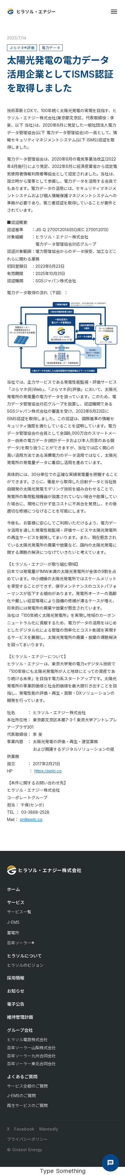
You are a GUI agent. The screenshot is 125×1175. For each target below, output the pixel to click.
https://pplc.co (48, 770)
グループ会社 (20, 1030)
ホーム (13, 889)
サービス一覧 (19, 911)
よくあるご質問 (22, 1076)
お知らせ (15, 991)
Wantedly (48, 1129)
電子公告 (15, 1004)
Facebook (24, 1129)
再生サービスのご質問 (27, 1105)
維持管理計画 (20, 1017)
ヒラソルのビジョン (25, 965)
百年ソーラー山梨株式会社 (31, 1047)
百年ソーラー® (20, 942)
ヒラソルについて (24, 956)
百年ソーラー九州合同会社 (31, 1055)
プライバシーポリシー (27, 1139)
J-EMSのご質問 (21, 1095)
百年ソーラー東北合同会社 (31, 1063)
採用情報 (15, 978)
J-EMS (13, 922)
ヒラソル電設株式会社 (27, 1039)
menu (114, 12)
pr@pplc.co (31, 819)
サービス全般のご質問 (27, 1086)
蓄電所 (13, 932)
